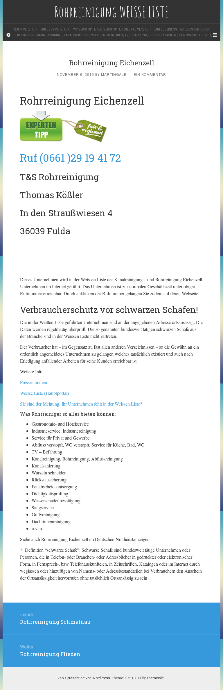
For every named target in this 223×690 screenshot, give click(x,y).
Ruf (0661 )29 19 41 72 (70, 158)
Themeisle (155, 678)
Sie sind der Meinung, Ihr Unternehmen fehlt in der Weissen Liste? (81, 404)
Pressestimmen (33, 382)
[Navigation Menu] (214, 35)
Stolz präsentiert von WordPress (84, 678)
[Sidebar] (8, 35)
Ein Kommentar (150, 74)
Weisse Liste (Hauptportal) (44, 393)
